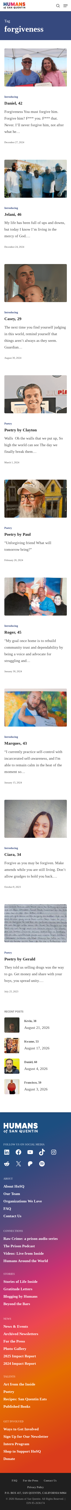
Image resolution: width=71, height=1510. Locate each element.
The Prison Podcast (19, 1246)
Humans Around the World (25, 1261)
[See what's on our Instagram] (53, 1153)
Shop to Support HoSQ (22, 1451)
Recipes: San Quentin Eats (25, 1399)
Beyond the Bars (16, 1304)
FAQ (7, 1208)
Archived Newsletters (20, 1334)
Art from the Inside (19, 1384)
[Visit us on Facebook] (18, 1153)
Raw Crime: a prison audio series (30, 1238)
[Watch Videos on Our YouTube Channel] (30, 1153)
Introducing (11, 96)
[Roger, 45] (35, 597)
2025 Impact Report (19, 1356)
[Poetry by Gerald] (35, 923)
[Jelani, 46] (35, 179)
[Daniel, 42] (35, 67)
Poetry (8, 423)
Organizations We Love (22, 1201)
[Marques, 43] (35, 708)
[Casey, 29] (35, 283)
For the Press (14, 1341)
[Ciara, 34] (35, 819)
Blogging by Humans (20, 1296)
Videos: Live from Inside (23, 1253)
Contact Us (12, 1216)
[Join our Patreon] (30, 1165)
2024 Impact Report (19, 1363)
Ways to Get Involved (21, 1429)
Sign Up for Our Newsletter (25, 1436)
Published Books (16, 1406)
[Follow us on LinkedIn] (6, 1153)
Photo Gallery (14, 1349)
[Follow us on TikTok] (42, 1153)
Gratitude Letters (17, 1289)
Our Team (11, 1194)
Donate (9, 1459)
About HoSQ (13, 1186)
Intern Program (16, 1444)
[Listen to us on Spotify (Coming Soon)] (42, 1165)
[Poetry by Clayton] (35, 394)
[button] (65, 6)
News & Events (15, 1326)
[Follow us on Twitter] (18, 1165)
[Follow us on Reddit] (6, 1165)
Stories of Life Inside (20, 1281)
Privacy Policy (35, 1487)
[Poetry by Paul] (35, 499)
